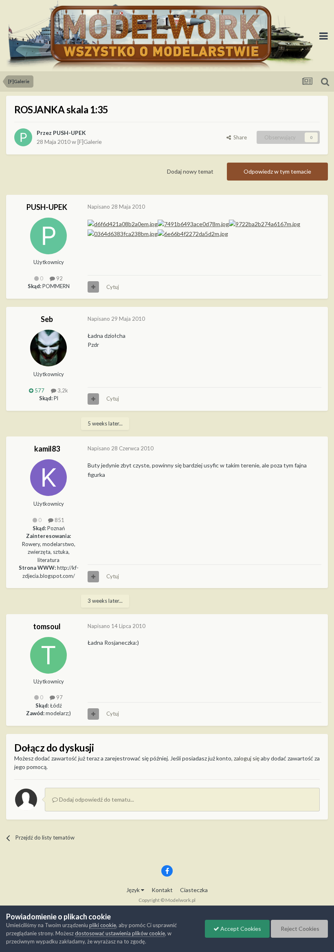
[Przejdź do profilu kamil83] (48, 477)
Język (133, 889)
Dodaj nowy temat (190, 171)
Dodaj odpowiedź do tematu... (96, 799)
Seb (47, 319)
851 (58, 520)
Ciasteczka (194, 889)
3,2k (62, 390)
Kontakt (162, 889)
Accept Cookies (240, 928)
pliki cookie (102, 925)
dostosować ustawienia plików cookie (120, 933)
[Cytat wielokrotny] (93, 287)
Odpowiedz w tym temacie (277, 171)
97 (59, 697)
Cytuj (112, 287)
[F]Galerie (89, 141)
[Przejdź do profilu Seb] (48, 348)
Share (239, 137)
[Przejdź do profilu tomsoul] (48, 655)
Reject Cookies (299, 928)
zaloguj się (246, 758)
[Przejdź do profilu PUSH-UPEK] (23, 137)
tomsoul (47, 626)
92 (59, 278)
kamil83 (47, 448)
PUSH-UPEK (69, 132)
